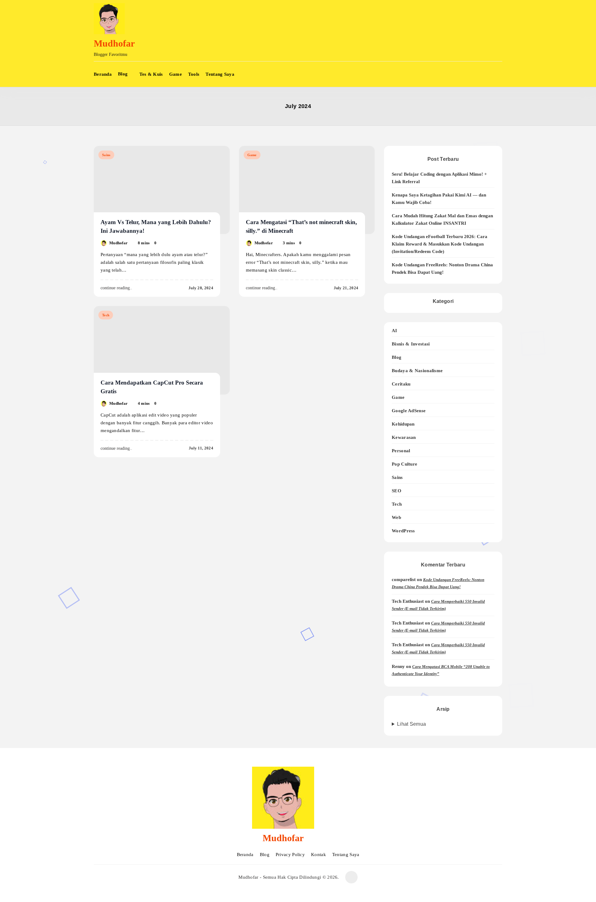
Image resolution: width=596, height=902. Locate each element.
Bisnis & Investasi (411, 343)
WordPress (403, 530)
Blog (123, 73)
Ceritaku (401, 383)
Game (175, 74)
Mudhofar (114, 43)
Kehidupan (403, 423)
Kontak (318, 854)
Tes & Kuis (151, 74)
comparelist (404, 579)
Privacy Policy (290, 854)
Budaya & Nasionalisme (417, 370)
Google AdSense (409, 410)
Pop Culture (404, 464)
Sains (106, 155)
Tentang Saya (219, 74)
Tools (194, 74)
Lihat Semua (411, 724)
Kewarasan (404, 437)
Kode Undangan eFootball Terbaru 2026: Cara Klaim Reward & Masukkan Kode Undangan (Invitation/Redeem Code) (439, 244)
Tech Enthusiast (408, 601)
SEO (396, 490)
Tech (105, 315)
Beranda (103, 74)
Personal (401, 450)
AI (394, 330)
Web (396, 517)
